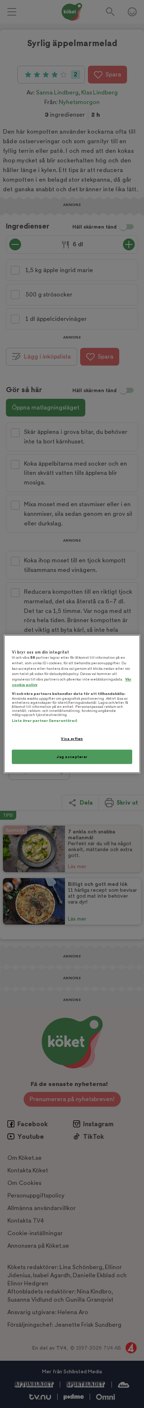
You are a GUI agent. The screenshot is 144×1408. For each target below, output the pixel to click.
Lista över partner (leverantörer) (44, 721)
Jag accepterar (72, 757)
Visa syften (72, 739)
